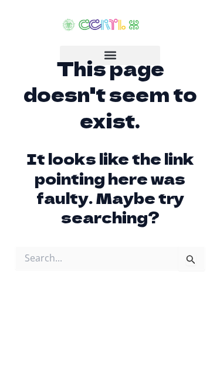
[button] (110, 55)
